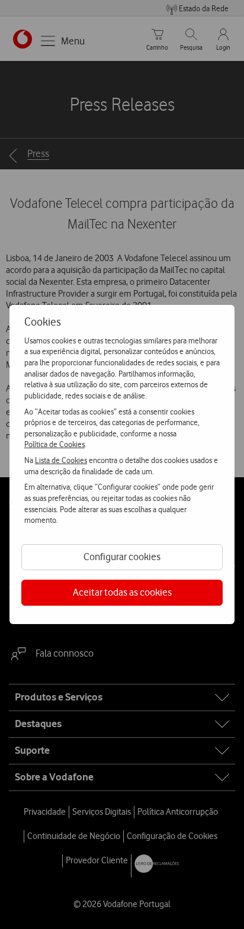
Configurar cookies (122, 556)
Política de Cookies (54, 444)
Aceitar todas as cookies (122, 592)
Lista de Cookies (61, 460)
